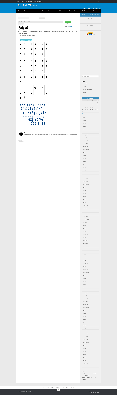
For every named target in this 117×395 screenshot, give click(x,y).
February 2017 (85, 205)
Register (22, 1)
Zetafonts (26, 21)
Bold (85, 374)
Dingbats (38, 11)
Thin (83, 379)
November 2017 (85, 178)
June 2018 (84, 158)
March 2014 (85, 290)
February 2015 (85, 263)
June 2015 (84, 252)
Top (29, 11)
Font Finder (84, 11)
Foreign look (54, 11)
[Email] (98, 14)
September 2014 (86, 272)
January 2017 (85, 208)
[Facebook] (90, 14)
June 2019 (84, 123)
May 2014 (84, 284)
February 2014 (85, 293)
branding (87, 374)
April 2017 (84, 199)
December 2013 (85, 298)
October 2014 (85, 269)
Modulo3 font (21, 21)
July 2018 (84, 155)
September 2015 (86, 246)
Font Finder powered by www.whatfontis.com (34, 1)
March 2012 (85, 360)
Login (18, 1)
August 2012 (85, 345)
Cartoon (90, 373)
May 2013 (84, 319)
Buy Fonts (72, 387)
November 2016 (85, 214)
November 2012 (85, 336)
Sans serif (90, 377)
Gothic (48, 11)
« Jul (82, 113)
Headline (87, 375)
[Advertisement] (90, 54)
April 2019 (84, 129)
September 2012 (86, 342)
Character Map (23, 40)
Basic (33, 11)
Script (65, 11)
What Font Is (85, 92)
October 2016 (85, 216)
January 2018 (85, 173)
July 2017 (84, 190)
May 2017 (84, 196)
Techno (70, 11)
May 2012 (84, 354)
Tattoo (96, 377)
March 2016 (85, 231)
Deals (80, 11)
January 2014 (85, 295)
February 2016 (85, 234)
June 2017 (84, 193)
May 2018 (84, 161)
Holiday (60, 11)
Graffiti (95, 374)
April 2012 (84, 357)
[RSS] (96, 14)
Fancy (43, 11)
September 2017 (86, 184)
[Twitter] (92, 14)
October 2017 (85, 181)
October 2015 (85, 243)
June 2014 (84, 281)
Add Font (62, 387)
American (83, 373)
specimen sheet (29, 40)
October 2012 (85, 339)
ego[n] (62, 136)
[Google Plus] (94, 14)
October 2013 (85, 304)
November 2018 (85, 143)
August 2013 (85, 310)
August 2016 (85, 222)
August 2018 (85, 152)
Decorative (92, 373)
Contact (52, 387)
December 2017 (85, 176)
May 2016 (84, 225)
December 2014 (85, 266)
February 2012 (85, 363)
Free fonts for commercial (87, 89)
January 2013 (85, 331)
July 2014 (84, 278)
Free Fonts (84, 86)
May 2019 (84, 126)
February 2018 (85, 170)
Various (71, 26)
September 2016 (86, 219)
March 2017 (85, 202)
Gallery (57, 387)
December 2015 (85, 237)
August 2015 (85, 249)
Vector (75, 11)
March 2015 (85, 260)
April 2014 (84, 287)
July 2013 (84, 313)
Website (30, 21)
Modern (95, 375)
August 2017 (85, 187)
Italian (91, 375)
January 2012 (85, 366)
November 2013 (85, 301)
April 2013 (84, 322)
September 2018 (86, 149)
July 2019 (84, 120)
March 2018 (85, 167)
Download (67, 21)
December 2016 (85, 211)
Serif (95, 377)
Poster (83, 377)
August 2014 (85, 275)
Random (25, 11)
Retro (86, 377)
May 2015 (84, 254)
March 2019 (85, 132)
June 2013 (84, 316)
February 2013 (85, 328)
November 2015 (85, 240)
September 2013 (86, 307)
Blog (48, 387)
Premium (20, 11)
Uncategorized (91, 11)
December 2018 (85, 140)
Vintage (85, 379)
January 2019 (85, 137)
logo (92, 375)
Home (44, 387)
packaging (97, 375)
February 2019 (85, 135)
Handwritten (83, 375)
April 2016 (84, 228)
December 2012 (85, 333)
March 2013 (85, 325)
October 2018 (85, 146)
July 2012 (84, 348)
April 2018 (84, 164)
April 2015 (84, 257)
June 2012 (84, 351)
